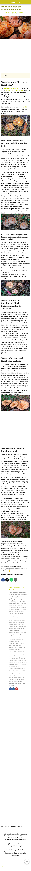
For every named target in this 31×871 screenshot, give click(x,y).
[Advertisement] (15, 55)
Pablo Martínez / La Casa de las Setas (14, 12)
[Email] (15, 580)
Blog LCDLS (15, 2)
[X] (7, 580)
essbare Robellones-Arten (15, 90)
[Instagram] (13, 688)
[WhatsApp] (11, 580)
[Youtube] (16, 688)
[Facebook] (3, 580)
